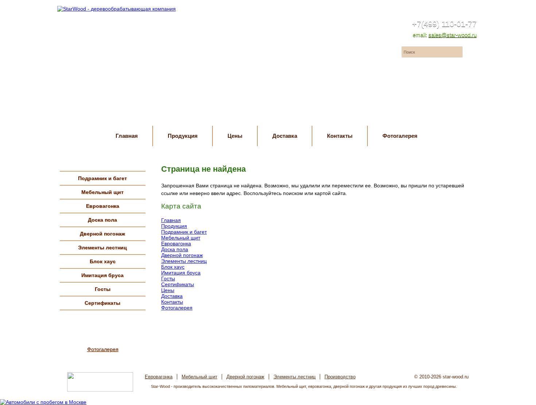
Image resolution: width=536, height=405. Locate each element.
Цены (235, 136)
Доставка (284, 136)
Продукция (183, 136)
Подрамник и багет (102, 178)
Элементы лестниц (102, 247)
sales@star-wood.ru (452, 35)
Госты (102, 289)
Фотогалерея (399, 136)
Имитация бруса (102, 275)
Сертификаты (102, 303)
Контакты (340, 136)
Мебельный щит (102, 192)
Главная (127, 136)
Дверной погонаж (102, 234)
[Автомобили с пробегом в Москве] (43, 402)
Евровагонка (102, 206)
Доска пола (102, 220)
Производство (340, 376)
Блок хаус (103, 261)
